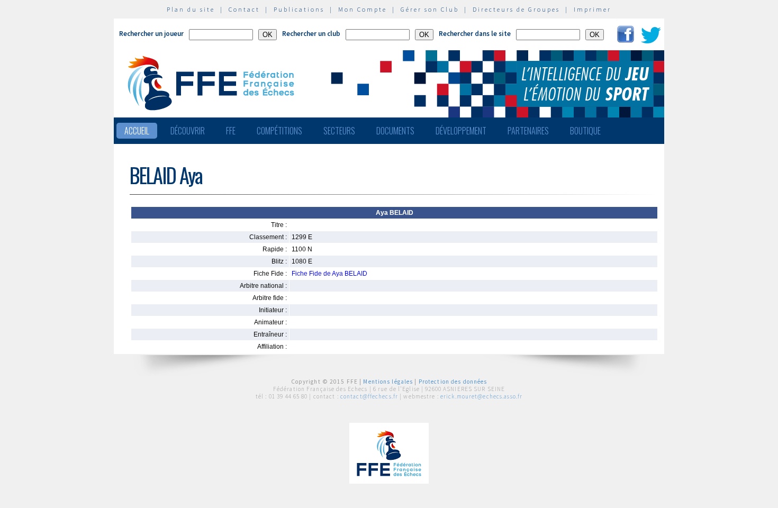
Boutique (585, 130)
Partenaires (528, 130)
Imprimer (592, 9)
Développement (461, 130)
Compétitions (279, 130)
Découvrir (187, 130)
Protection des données (453, 381)
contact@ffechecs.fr (369, 396)
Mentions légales (388, 381)
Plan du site (191, 9)
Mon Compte (362, 9)
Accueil (136, 130)
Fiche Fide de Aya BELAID (329, 273)
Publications (299, 9)
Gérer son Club (430, 9)
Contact (244, 9)
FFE (231, 130)
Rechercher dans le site (475, 33)
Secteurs (339, 130)
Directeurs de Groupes (516, 9)
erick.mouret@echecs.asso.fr (481, 396)
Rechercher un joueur (151, 33)
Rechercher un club (311, 33)
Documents (395, 130)
